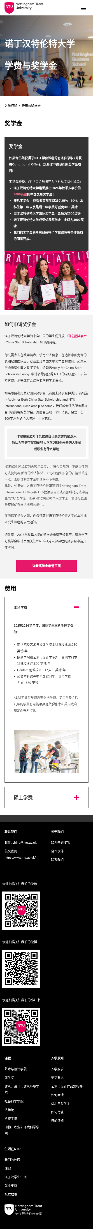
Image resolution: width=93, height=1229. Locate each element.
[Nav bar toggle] (83, 8)
